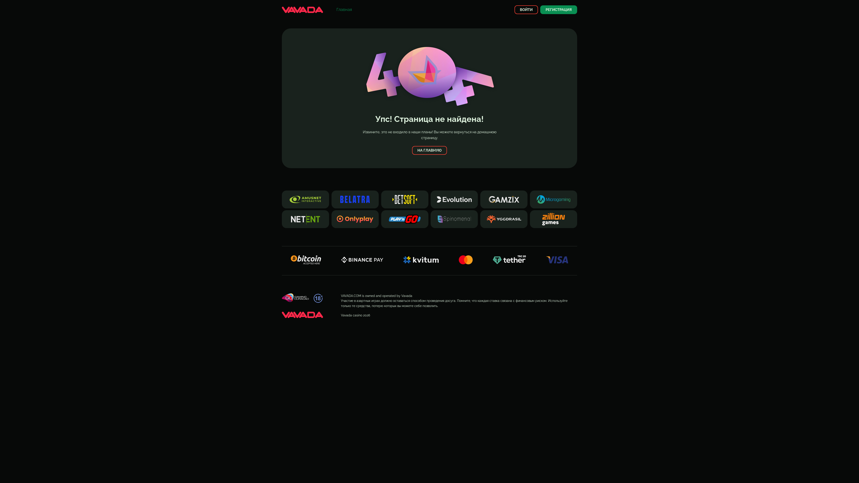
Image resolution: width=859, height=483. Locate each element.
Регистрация (559, 10)
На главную (429, 150)
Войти (526, 10)
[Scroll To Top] (585, 471)
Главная (344, 9)
